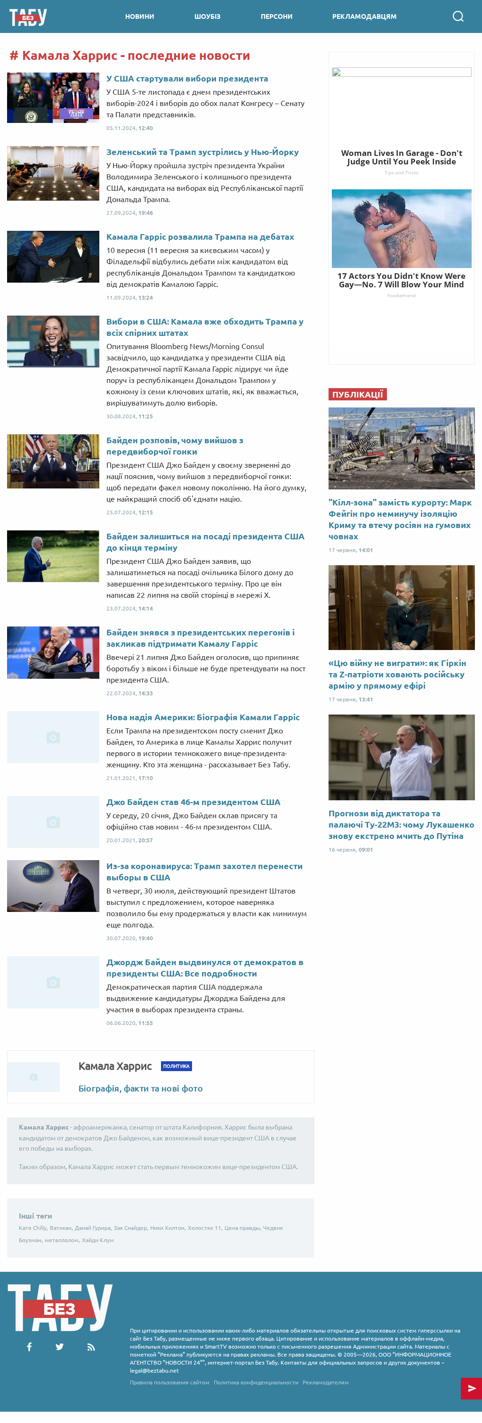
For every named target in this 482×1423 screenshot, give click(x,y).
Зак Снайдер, (131, 1228)
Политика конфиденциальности (256, 1382)
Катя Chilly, (33, 1228)
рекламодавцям (364, 16)
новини (139, 16)
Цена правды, (243, 1228)
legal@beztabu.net (154, 1370)
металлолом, (62, 1240)
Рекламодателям (326, 1382)
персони (277, 16)
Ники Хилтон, (168, 1228)
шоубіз (207, 16)
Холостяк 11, (205, 1228)
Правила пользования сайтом (169, 1382)
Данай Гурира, (93, 1228)
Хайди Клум (98, 1240)
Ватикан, (61, 1228)
